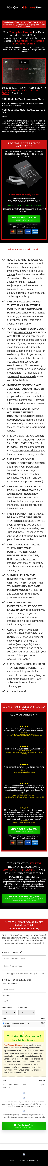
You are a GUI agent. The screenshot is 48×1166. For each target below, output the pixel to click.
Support (22, 1160)
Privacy (13, 1160)
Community (33, 1160)
